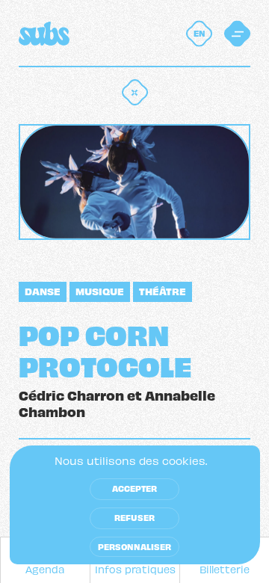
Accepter (134, 488)
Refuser (134, 517)
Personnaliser (134, 546)
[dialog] (135, 504)
